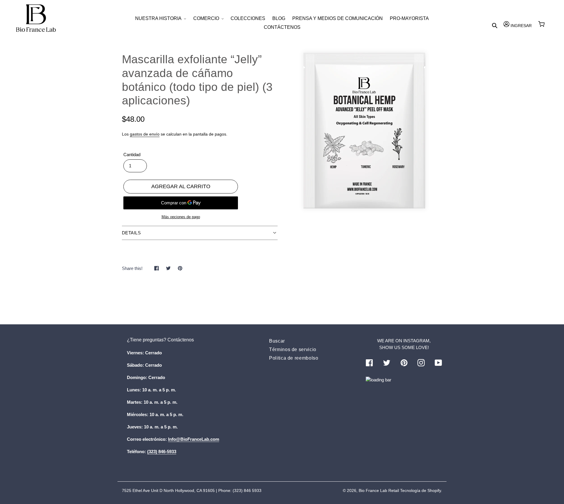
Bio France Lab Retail (379, 490)
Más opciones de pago (181, 217)
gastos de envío (145, 134)
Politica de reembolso (293, 358)
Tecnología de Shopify (420, 490)
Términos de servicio (292, 349)
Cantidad (131, 154)
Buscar (277, 340)
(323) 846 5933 (247, 490)
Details (131, 232)
